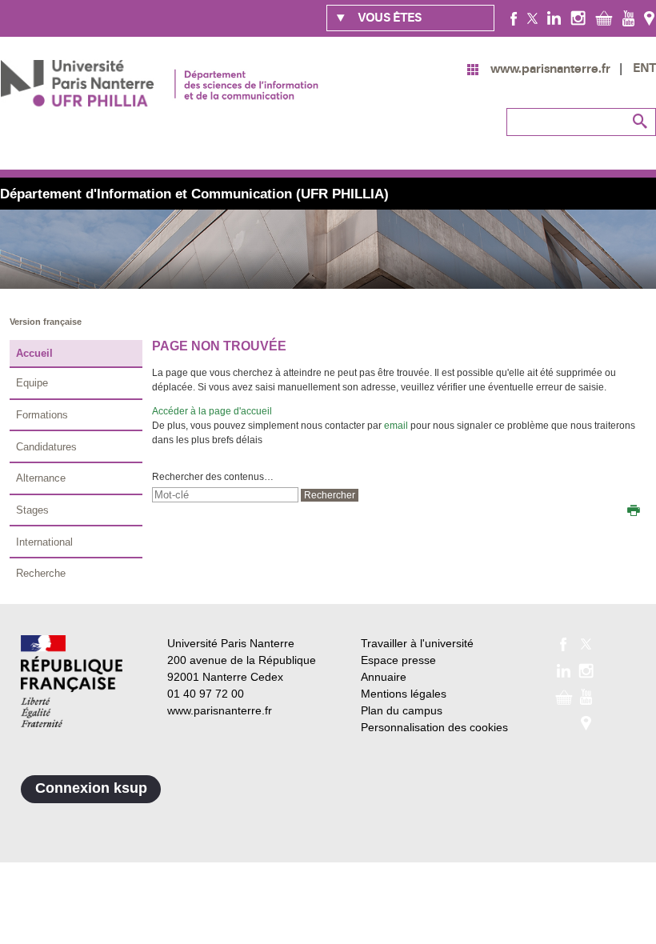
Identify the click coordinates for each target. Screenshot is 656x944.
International (44, 542)
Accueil (34, 353)
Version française (46, 321)
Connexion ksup (91, 788)
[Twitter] (532, 17)
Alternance (41, 478)
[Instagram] (578, 17)
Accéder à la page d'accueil (212, 411)
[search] (225, 494)
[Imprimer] (633, 512)
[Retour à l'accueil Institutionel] (71, 681)
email (396, 425)
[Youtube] (628, 17)
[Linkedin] (554, 17)
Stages (32, 510)
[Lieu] (649, 17)
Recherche (41, 573)
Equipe (32, 383)
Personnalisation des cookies (434, 727)
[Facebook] (514, 17)
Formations (42, 415)
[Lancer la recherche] (640, 122)
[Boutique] (604, 17)
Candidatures (46, 447)
